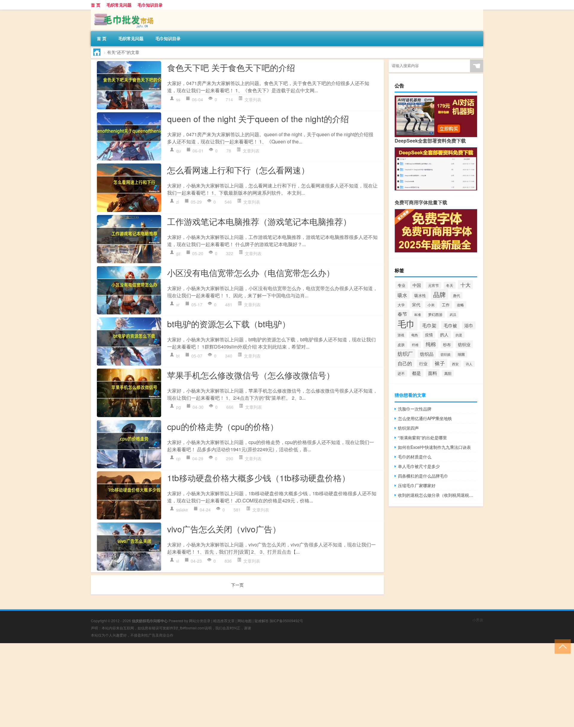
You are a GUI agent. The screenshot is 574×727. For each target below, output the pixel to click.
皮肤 (401, 344)
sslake (182, 510)
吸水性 (420, 295)
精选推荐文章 (224, 620)
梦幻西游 (435, 314)
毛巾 (406, 323)
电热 (414, 335)
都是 (416, 373)
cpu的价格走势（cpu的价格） (222, 426)
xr (178, 305)
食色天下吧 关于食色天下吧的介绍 (231, 67)
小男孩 (477, 619)
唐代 (456, 295)
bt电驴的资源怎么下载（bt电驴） (228, 324)
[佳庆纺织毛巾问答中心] (122, 12)
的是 (459, 334)
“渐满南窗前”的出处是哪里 (422, 437)
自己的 (405, 363)
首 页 (95, 5)
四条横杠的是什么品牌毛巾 (423, 476)
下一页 (237, 585)
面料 (432, 373)
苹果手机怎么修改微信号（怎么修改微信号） (251, 375)
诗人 (469, 364)
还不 (401, 373)
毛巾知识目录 (150, 5)
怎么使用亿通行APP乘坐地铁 (425, 418)
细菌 (461, 354)
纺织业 (464, 344)
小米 (431, 304)
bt (178, 356)
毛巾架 (429, 325)
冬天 (449, 285)
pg (178, 407)
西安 (455, 363)
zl (177, 202)
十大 (465, 284)
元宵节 (433, 285)
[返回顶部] (561, 646)
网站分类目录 (199, 620)
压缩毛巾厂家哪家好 (417, 485)
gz (178, 253)
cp (178, 458)
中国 (417, 285)
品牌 (439, 294)
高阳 (447, 373)
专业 (401, 285)
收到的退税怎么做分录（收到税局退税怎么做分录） (437, 495)
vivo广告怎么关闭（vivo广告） (224, 529)
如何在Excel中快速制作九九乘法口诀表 (434, 447)
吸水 (402, 295)
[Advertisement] (179, 685)
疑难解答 (261, 620)
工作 (446, 305)
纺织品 (426, 354)
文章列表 (253, 99)
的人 (444, 334)
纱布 (447, 344)
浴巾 (468, 325)
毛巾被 (450, 325)
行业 (423, 363)
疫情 (429, 334)
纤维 (415, 344)
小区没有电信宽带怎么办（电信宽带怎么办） (251, 272)
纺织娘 (446, 354)
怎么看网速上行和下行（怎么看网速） (238, 170)
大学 (401, 304)
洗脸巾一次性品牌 (414, 409)
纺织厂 (405, 353)
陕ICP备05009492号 (286, 620)
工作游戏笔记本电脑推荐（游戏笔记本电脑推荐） (259, 221)
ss (178, 99)
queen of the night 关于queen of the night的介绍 (258, 119)
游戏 (401, 334)
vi (177, 561)
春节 (402, 314)
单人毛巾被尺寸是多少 (419, 466)
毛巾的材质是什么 (414, 457)
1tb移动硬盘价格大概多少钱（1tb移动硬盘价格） (258, 478)
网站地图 (244, 620)
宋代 (416, 305)
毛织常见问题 (119, 5)
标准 (417, 314)
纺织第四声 (408, 428)
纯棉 (431, 344)
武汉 (453, 314)
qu (178, 151)
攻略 (460, 305)
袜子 (440, 363)
